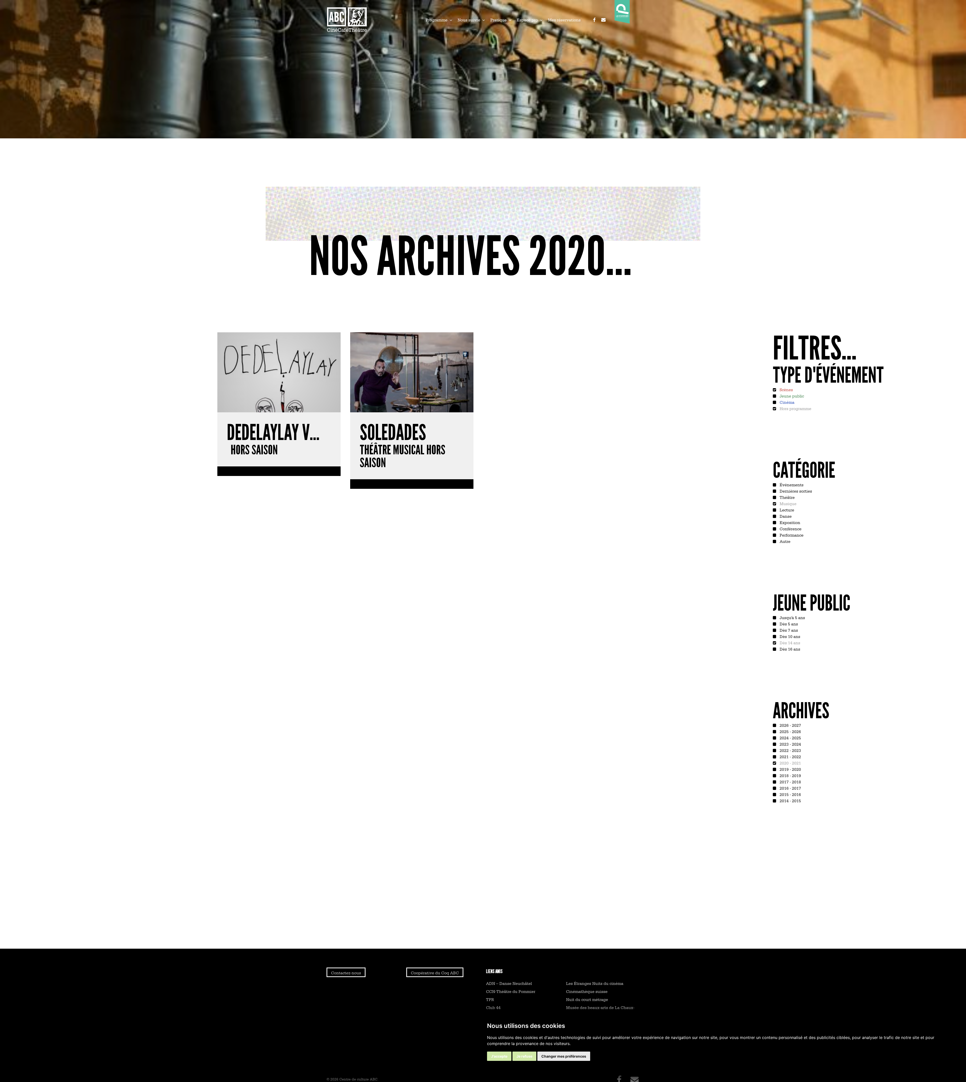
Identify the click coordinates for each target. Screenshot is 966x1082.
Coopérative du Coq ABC (435, 973)
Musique (787, 503)
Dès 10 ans (789, 636)
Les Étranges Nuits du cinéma (594, 983)
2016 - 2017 (790, 788)
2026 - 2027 (790, 725)
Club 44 (493, 1007)
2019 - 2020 (790, 769)
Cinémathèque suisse (587, 991)
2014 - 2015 (790, 800)
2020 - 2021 (790, 763)
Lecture (786, 510)
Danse (785, 516)
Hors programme (795, 408)
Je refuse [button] (524, 1056)
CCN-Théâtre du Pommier (510, 991)
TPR (490, 999)
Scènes (786, 389)
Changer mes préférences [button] (563, 1056)
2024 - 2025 (790, 738)
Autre (784, 541)
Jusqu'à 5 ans (792, 617)
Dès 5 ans (788, 624)
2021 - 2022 (790, 756)
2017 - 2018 (790, 782)
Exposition (789, 522)
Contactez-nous (346, 973)
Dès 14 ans (789, 643)
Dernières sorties (795, 491)
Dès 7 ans (788, 630)
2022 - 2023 (790, 750)
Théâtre (787, 497)
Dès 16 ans (789, 649)
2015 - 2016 (790, 794)
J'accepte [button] (499, 1056)
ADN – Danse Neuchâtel (509, 983)
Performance (791, 535)
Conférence (790, 529)
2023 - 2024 (790, 744)
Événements (791, 485)
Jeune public (791, 396)
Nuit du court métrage (587, 999)
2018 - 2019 (790, 775)
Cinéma (786, 402)
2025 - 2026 (790, 731)
